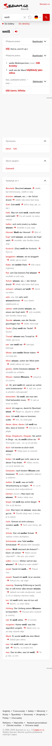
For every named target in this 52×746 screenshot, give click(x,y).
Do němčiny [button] (24, 24)
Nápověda (18, 723)
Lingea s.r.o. (39, 730)
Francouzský (19, 711)
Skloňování (38, 81)
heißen (9, 482)
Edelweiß (10, 168)
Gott (8, 204)
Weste (9, 352)
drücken (9, 196)
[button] (26, 141)
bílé (38, 63)
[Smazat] (24, 17)
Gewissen (10, 470)
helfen (8, 224)
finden (8, 459)
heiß (8, 212)
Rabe (8, 265)
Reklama (7, 723)
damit (8, 408)
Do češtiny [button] (9, 24)
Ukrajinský (40, 714)
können (9, 494)
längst (8, 502)
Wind (8, 361)
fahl (15, 149)
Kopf (8, 237)
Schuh (9, 281)
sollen (8, 561)
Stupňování (37, 41)
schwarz (9, 289)
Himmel (9, 232)
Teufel (8, 328)
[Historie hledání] (29, 17)
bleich (8, 149)
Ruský (5, 714)
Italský (31, 711)
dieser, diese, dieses (15, 424)
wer (7, 344)
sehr (8, 297)
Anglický (6, 711)
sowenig (9, 585)
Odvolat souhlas (13, 725)
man (8, 510)
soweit (9, 577)
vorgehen (10, 624)
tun (7, 600)
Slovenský (28, 714)
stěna (12, 73)
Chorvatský (17, 718)
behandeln (10, 396)
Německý (41, 711)
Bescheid (10, 188)
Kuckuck (9, 248)
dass (8, 416)
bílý (8, 49)
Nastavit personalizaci (37, 723)
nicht (8, 521)
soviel (8, 569)
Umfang (9, 608)
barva (13, 90)
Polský (6, 718)
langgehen (10, 256)
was (7, 644)
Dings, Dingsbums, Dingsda (18, 436)
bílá (8, 90)
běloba (21, 90)
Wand (8, 636)
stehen (9, 308)
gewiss (9, 369)
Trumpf (9, 336)
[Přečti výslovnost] (16, 31)
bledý (34, 70)
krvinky (13, 66)
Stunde (9, 320)
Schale (9, 533)
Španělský (16, 714)
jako (40, 70)
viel (7, 620)
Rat (7, 273)
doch (8, 447)
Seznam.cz (45, 4)
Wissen (9, 377)
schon (8, 549)
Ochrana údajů (32, 725)
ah (7, 385)
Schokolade (11, 541)
